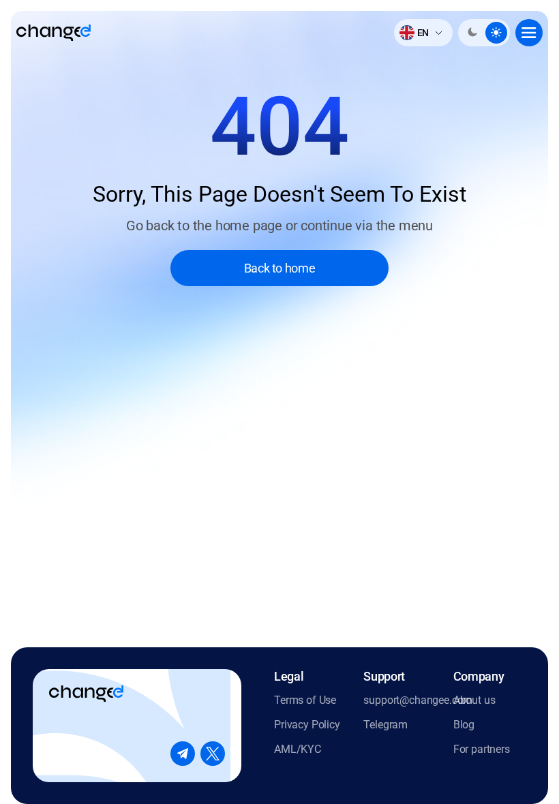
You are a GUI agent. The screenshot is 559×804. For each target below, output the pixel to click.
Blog (463, 724)
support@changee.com (399, 700)
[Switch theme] (484, 32)
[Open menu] (529, 32)
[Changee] (53, 33)
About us (474, 700)
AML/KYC (297, 749)
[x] (212, 753)
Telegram (385, 724)
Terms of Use (305, 700)
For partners (481, 749)
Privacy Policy (307, 724)
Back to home (280, 268)
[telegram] (182, 753)
